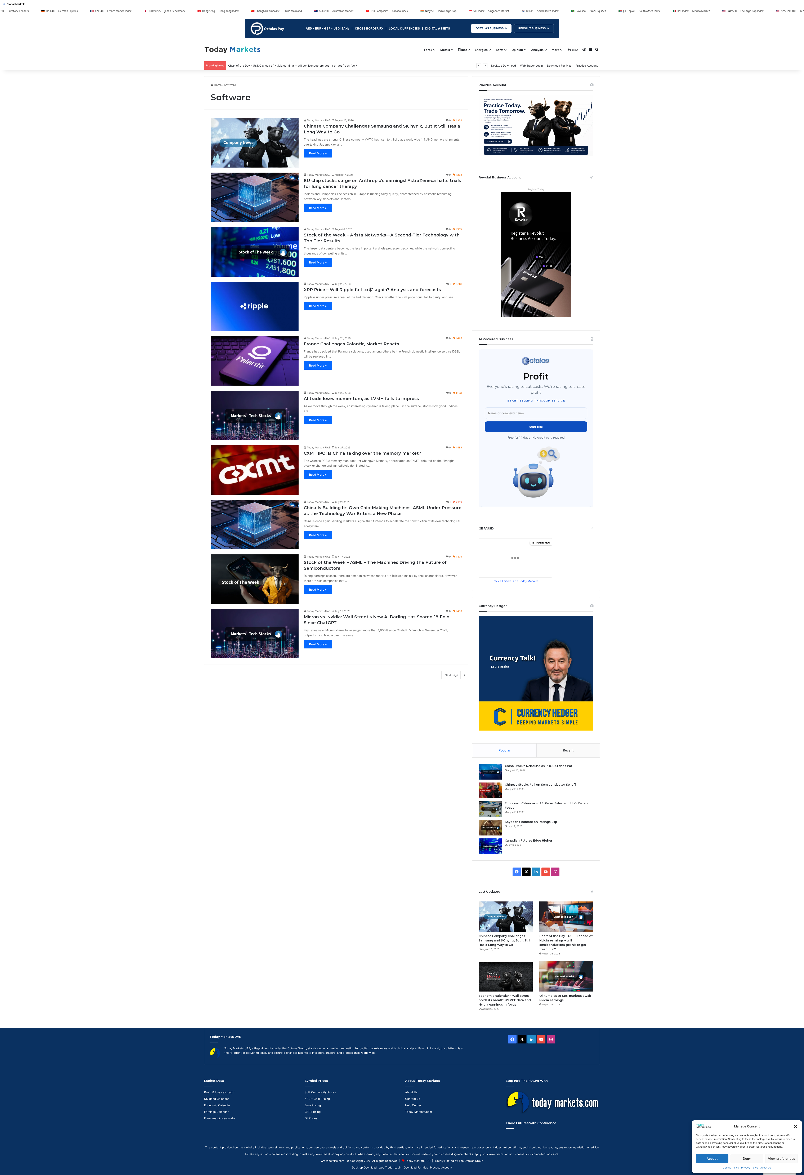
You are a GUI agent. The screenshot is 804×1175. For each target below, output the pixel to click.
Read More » (318, 153)
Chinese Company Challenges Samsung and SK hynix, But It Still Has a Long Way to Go (504, 940)
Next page (451, 675)
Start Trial (536, 426)
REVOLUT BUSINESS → (533, 28)
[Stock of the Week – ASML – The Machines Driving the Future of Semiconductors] (255, 579)
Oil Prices (311, 1118)
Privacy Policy (749, 1167)
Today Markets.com (418, 1111)
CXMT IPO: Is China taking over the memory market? (362, 453)
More (555, 50)
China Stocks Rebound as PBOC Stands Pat (538, 766)
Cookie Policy (731, 1167)
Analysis (537, 50)
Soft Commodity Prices (320, 1092)
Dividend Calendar (216, 1098)
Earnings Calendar (216, 1111)
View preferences (781, 1159)
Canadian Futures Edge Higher (528, 840)
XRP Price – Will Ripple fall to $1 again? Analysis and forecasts (372, 289)
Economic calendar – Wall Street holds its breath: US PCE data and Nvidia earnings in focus (287, 65)
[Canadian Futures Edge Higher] (490, 846)
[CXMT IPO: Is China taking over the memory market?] (255, 470)
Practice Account (587, 65)
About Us (765, 1167)
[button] (796, 1126)
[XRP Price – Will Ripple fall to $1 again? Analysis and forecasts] (255, 306)
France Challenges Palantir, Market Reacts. (352, 343)
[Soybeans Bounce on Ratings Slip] (490, 827)
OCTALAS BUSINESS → (491, 28)
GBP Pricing (313, 1111)
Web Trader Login (531, 65)
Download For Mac (559, 65)
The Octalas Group (471, 1160)
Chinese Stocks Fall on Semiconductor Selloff (540, 784)
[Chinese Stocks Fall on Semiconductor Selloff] (490, 790)
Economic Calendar (217, 1105)
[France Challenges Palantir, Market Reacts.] (255, 361)
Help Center (413, 1105)
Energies (481, 50)
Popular (504, 750)
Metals (445, 50)
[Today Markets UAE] (232, 49)
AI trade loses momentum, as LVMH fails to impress (361, 398)
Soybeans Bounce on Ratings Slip (531, 822)
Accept (712, 1159)
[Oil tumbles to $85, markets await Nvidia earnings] (566, 976)
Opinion (517, 50)
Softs (499, 50)
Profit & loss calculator (219, 1092)
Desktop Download (503, 65)
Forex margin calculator (220, 1118)
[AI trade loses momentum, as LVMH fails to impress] (255, 415)
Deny (747, 1159)
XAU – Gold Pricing (317, 1098)
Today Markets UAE (318, 120)
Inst (464, 50)
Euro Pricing (313, 1105)
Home (217, 85)
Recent (568, 750)
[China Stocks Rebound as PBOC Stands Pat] (490, 772)
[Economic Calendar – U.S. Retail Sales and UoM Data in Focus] (490, 809)
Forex (428, 50)
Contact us (412, 1098)
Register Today (536, 189)
